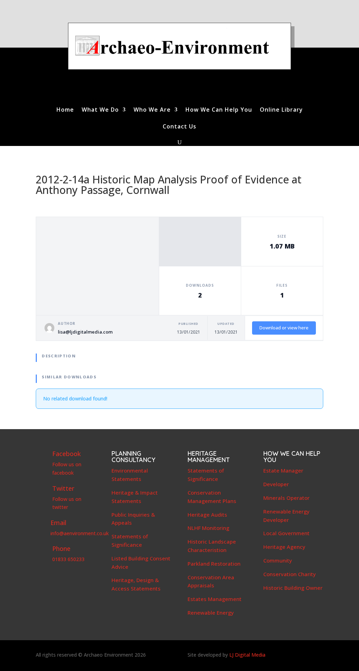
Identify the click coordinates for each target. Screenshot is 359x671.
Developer (276, 484)
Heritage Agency (284, 546)
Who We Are (152, 110)
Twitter (63, 488)
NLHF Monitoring (208, 527)
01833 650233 (68, 559)
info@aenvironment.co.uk (79, 533)
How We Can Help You (218, 110)
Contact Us (179, 127)
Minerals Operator (286, 497)
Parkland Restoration (214, 563)
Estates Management (215, 598)
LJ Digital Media (247, 654)
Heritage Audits (207, 514)
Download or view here (284, 327)
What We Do (100, 110)
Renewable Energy (211, 612)
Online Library (281, 110)
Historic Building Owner (293, 587)
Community (277, 560)
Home (65, 110)
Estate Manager (283, 470)
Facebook (66, 453)
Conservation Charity (289, 574)
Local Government (286, 533)
